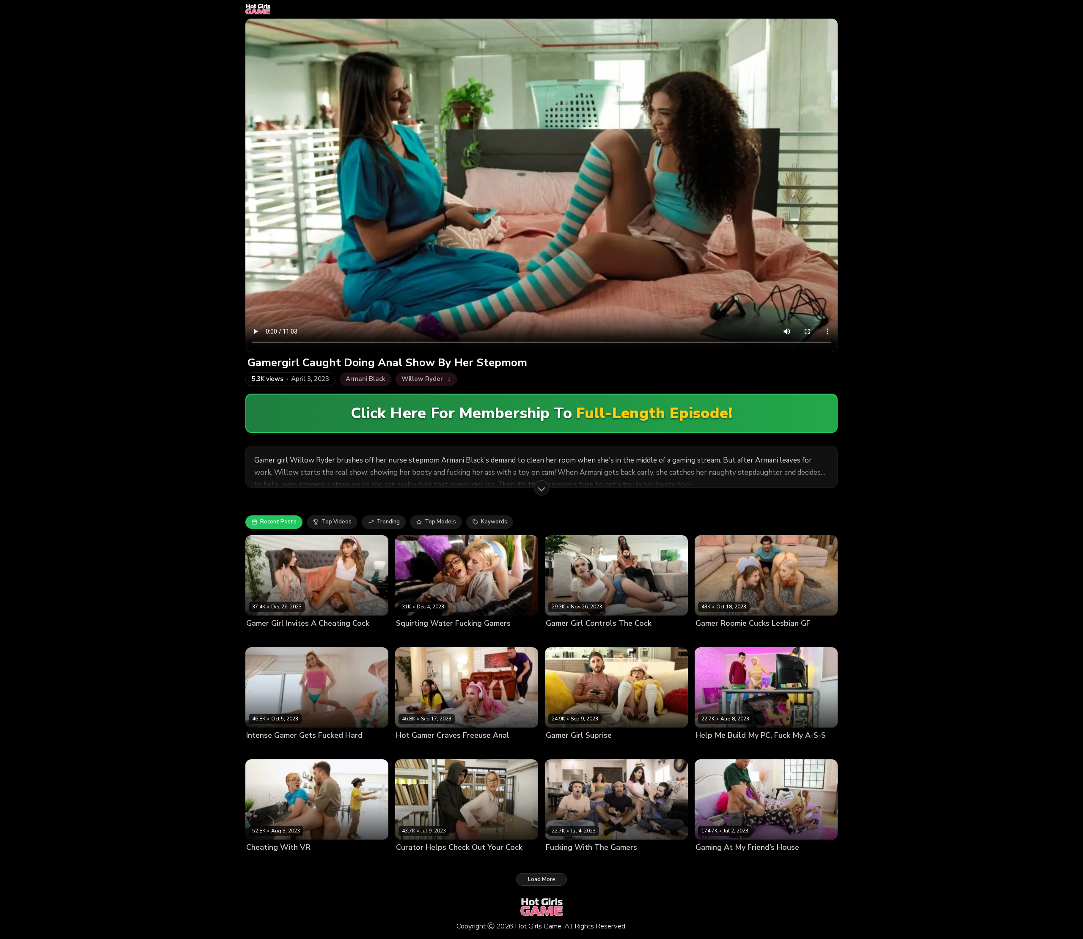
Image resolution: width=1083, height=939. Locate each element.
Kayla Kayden (755, 862)
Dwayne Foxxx (643, 862)
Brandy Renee (714, 862)
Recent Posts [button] (278, 522)
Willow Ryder (602, 862)
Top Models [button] (440, 522)
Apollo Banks (309, 862)
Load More (541, 879)
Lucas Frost (291, 637)
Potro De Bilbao (308, 750)
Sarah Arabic (563, 862)
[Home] (257, 9)
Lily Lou (406, 750)
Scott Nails (790, 862)
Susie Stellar (563, 750)
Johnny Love (682, 862)
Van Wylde (434, 750)
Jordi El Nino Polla (744, 750)
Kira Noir (557, 637)
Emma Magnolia (267, 862)
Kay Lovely (451, 637)
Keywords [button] (494, 522)
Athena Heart (713, 637)
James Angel (588, 637)
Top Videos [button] (337, 522)
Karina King (411, 862)
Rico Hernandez (788, 637)
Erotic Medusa (415, 637)
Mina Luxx (259, 637)
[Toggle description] (541, 488)
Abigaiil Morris (265, 750)
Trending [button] (388, 522)
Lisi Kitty (706, 750)
